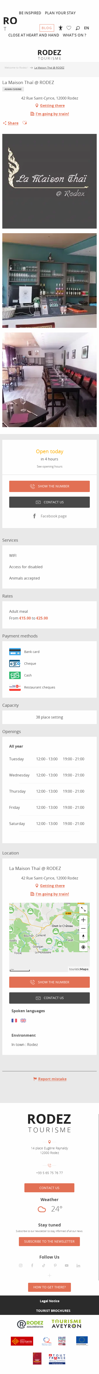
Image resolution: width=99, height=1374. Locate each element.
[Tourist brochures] (28, 1310)
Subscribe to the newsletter (49, 1241)
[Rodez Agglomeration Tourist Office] (49, 1123)
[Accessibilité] (61, 28)
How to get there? (49, 1287)
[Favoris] (70, 28)
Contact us (49, 1188)
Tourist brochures (53, 1310)
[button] (78, 28)
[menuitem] (30, 13)
